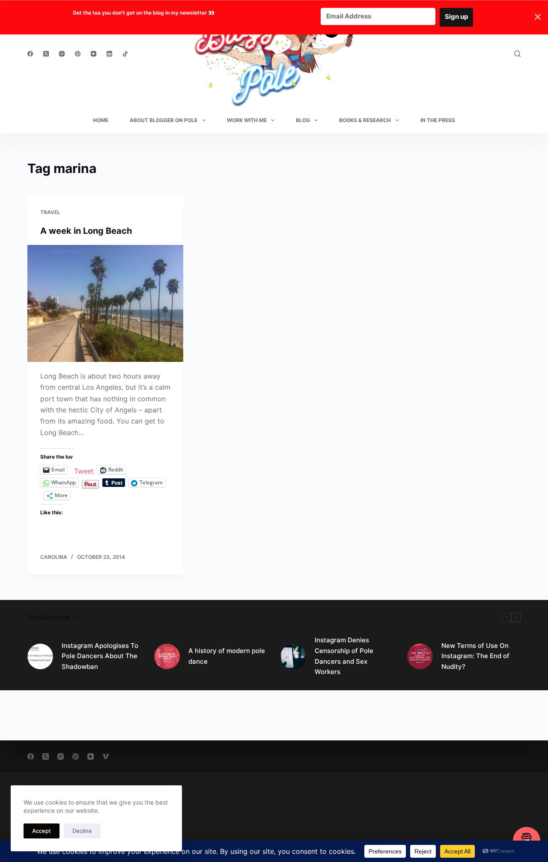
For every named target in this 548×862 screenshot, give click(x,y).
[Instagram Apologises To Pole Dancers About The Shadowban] (40, 656)
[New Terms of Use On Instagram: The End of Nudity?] (420, 656)
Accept (41, 830)
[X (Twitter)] (46, 54)
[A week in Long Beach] (105, 303)
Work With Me (247, 120)
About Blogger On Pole (163, 120)
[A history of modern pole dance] (167, 656)
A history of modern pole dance (226, 656)
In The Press (437, 120)
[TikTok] (125, 54)
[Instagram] (62, 54)
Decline (82, 830)
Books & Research (365, 120)
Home (100, 120)
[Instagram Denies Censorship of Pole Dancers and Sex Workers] (293, 656)
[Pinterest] (77, 54)
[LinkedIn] (109, 54)
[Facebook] (30, 54)
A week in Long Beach (86, 231)
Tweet (84, 470)
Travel (50, 212)
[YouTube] (93, 54)
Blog (303, 120)
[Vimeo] (105, 756)
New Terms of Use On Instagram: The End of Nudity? (475, 656)
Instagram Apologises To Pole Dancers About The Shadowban (100, 656)
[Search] (517, 54)
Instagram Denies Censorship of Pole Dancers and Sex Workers (344, 656)
